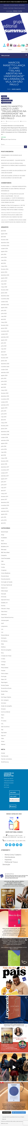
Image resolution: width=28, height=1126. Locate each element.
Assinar (13, 806)
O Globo (3, 658)
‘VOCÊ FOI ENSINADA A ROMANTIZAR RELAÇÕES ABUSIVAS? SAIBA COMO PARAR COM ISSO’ (12, 200)
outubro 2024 (4, 248)
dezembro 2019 (5, 396)
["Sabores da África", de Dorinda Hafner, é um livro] (14, 923)
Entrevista (3, 596)
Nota (2, 653)
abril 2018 (3, 455)
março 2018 (4, 458)
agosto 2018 (4, 443)
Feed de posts (4, 756)
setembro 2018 (5, 440)
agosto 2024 (4, 251)
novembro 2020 (5, 366)
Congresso (3, 570)
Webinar (3, 744)
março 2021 (4, 354)
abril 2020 (3, 387)
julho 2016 (3, 517)
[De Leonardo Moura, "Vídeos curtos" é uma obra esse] (14, 894)
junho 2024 (4, 257)
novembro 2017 (5, 470)
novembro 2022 (5, 298)
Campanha (4, 555)
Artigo (2, 534)
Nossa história (6, 5)
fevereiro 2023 (4, 290)
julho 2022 (3, 310)
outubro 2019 (4, 402)
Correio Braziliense (5, 573)
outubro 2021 (4, 334)
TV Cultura (3, 720)
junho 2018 (4, 449)
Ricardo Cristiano (5, 186)
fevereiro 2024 (4, 269)
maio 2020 (3, 384)
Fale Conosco (11, 8)
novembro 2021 (5, 331)
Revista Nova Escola (6, 688)
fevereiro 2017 (4, 496)
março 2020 (4, 390)
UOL (2, 723)
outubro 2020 (4, 369)
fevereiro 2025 (4, 239)
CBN (2, 561)
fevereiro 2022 (4, 325)
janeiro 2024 (4, 272)
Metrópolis (3, 638)
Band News (4, 543)
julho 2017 (3, 481)
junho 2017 (4, 484)
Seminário (3, 703)
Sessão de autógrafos (6, 706)
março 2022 (4, 322)
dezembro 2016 (5, 502)
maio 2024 (3, 260)
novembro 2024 (5, 245)
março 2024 (4, 266)
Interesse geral (5, 620)
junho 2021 (3, 346)
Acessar (3, 753)
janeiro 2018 (4, 464)
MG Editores (4, 641)
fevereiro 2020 (4, 393)
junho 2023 (4, 281)
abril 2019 (3, 419)
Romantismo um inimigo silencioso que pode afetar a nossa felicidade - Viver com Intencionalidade (12, 196)
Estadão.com (4, 602)
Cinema (3, 564)
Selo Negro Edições (6, 697)
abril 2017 (3, 490)
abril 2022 (3, 319)
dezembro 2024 (5, 242)
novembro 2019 (5, 399)
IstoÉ (2, 623)
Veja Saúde (4, 732)
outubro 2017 (4, 473)
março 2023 (4, 287)
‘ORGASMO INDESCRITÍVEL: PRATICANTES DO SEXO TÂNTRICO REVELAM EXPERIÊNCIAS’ (14, 188)
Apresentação (4, 531)
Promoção (3, 676)
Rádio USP (3, 679)
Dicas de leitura (5, 576)
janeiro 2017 (4, 499)
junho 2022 (4, 313)
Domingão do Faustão (6, 582)
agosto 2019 (4, 408)
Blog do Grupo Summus (19, 8)
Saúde (2, 694)
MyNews (3, 647)
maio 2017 (3, 487)
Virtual (2, 741)
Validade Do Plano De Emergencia (9, 205)
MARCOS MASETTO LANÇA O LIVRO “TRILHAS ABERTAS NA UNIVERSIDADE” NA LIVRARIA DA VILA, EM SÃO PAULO (13, 112)
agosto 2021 (4, 340)
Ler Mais (3, 137)
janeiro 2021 (4, 360)
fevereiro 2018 (4, 461)
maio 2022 (3, 316)
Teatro (2, 715)
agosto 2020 (4, 375)
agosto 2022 (4, 307)
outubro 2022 (4, 301)
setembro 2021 (5, 337)
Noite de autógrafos (6, 100)
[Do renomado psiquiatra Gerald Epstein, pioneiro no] (14, 1096)
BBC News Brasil (5, 552)
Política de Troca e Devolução (10, 863)
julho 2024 (3, 254)
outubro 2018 (4, 437)
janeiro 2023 (4, 292)
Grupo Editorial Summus (7, 617)
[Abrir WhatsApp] (24, 1122)
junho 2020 (4, 381)
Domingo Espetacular (6, 585)
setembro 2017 (5, 476)
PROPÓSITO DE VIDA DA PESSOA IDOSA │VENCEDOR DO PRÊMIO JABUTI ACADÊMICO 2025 (13, 165)
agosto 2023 (4, 278)
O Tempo (3, 661)
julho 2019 (3, 411)
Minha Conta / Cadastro (13, 855)
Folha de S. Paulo (5, 608)
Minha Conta (17, 11)
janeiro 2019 (4, 428)
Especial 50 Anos (5, 599)
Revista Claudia (5, 685)
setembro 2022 (5, 304)
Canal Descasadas (5, 558)
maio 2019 (3, 416)
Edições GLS (4, 588)
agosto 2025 (4, 233)
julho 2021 (3, 343)
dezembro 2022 (5, 295)
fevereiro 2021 (4, 357)
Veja (2, 729)
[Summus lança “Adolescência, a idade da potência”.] (14, 1067)
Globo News (4, 611)
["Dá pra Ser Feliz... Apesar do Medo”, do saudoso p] (14, 952)
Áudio (2, 540)
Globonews (4, 614)
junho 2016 (3, 520)
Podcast (3, 670)
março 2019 (4, 422)
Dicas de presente (5, 579)
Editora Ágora (4, 591)
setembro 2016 (5, 511)
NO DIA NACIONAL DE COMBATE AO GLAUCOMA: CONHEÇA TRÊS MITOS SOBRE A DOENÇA (13, 207)
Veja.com (3, 735)
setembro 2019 (5, 405)
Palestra (3, 664)
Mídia (2, 644)
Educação (3, 593)
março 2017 (4, 493)
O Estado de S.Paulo (6, 655)
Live (2, 629)
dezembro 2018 (5, 431)
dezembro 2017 (5, 467)
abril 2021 (3, 352)
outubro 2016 (4, 508)
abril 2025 (3, 236)
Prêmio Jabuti (4, 673)
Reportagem (4, 682)
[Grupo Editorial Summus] (14, 27)
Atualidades (4, 537)
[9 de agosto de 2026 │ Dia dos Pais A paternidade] (14, 981)
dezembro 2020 (5, 363)
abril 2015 (3, 523)
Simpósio (3, 709)
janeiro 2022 (4, 328)
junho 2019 (4, 414)
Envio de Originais (14, 5)
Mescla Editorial (5, 635)
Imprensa (5, 8)
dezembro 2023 (5, 275)
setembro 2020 (5, 372)
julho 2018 (3, 446)
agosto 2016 (4, 514)
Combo (3, 567)
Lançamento (5, 98)
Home (8, 89)
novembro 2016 (5, 505)
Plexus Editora (4, 667)
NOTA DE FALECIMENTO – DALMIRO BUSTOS (13, 160)
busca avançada (24, 51)
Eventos (4, 96)
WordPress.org (5, 762)
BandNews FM (5, 546)
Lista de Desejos (9, 11)
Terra (2, 717)
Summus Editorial (6, 102)
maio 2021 (3, 349)
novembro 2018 (5, 434)
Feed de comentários (6, 759)
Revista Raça (4, 691)
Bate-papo (3, 549)
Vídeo (2, 738)
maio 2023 (3, 284)
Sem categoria (4, 700)
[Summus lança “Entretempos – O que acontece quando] (14, 1010)
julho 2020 (3, 378)
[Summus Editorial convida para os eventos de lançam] (14, 1038)
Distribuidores (21, 5)
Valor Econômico (5, 726)
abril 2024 (3, 263)
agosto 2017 (4, 478)
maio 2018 (3, 452)
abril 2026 (3, 230)
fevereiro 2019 (4, 425)
